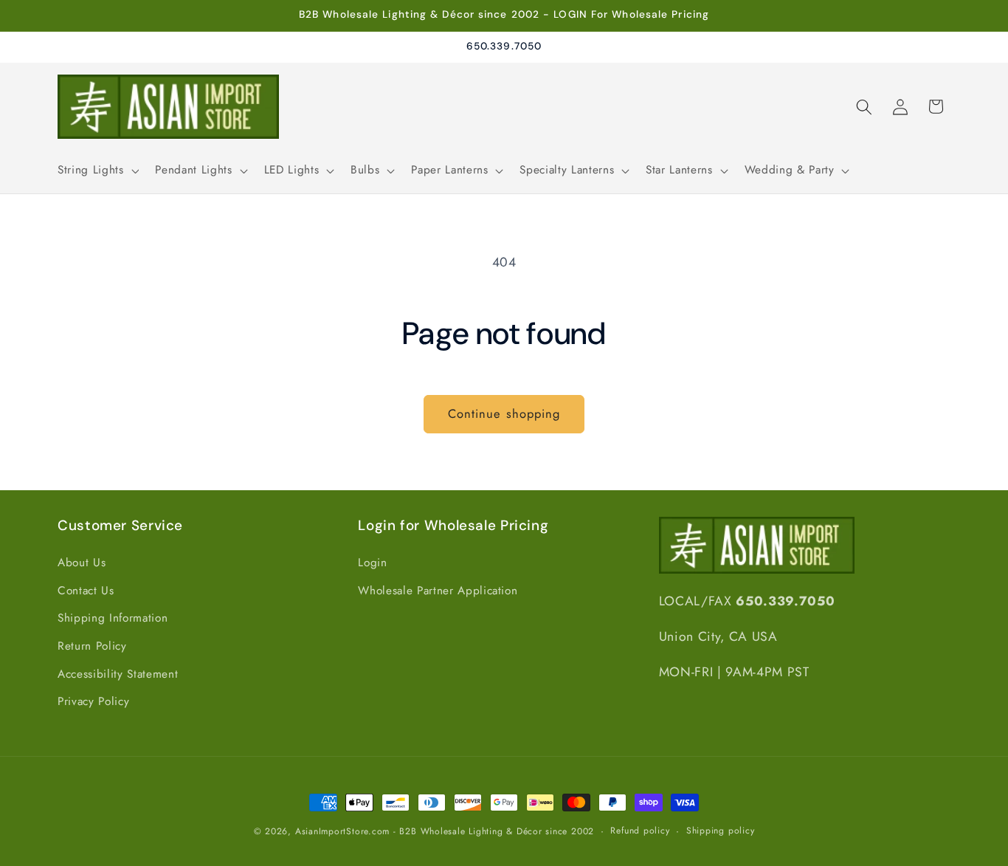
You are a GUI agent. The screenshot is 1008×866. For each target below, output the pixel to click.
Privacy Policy (93, 701)
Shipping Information (113, 618)
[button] (96, 171)
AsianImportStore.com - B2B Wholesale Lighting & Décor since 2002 (444, 831)
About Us (82, 562)
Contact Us (86, 591)
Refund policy (639, 830)
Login (372, 562)
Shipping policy (720, 830)
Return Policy (92, 646)
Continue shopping (504, 413)
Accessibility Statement (118, 674)
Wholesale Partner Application (437, 591)
